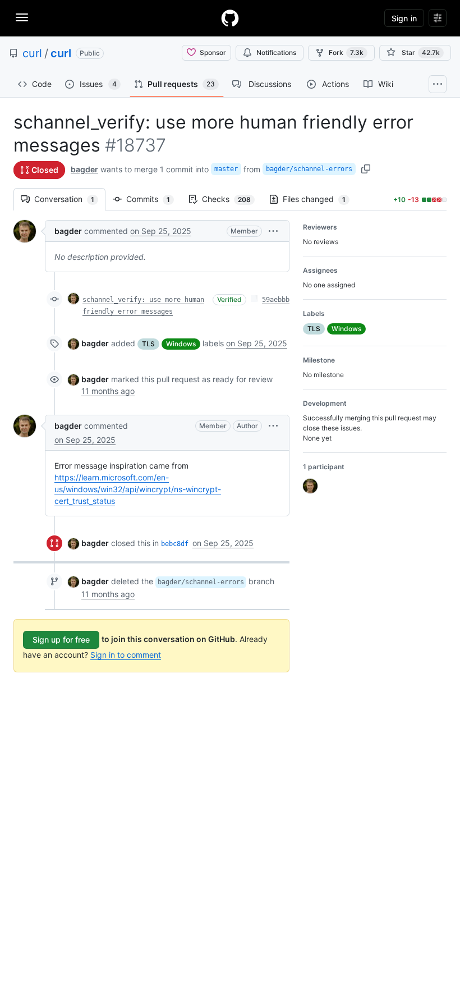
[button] (273, 231)
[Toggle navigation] (21, 17)
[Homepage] (230, 18)
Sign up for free (61, 639)
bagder (84, 169)
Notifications (276, 52)
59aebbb (275, 300)
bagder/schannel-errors (309, 169)
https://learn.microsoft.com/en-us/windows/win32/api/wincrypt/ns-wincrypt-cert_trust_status (137, 489)
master (226, 169)
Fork (346, 52)
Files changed (320, 199)
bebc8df (174, 544)
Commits (153, 199)
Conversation (69, 199)
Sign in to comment (125, 654)
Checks (232, 199)
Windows (181, 344)
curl (32, 53)
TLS (148, 344)
